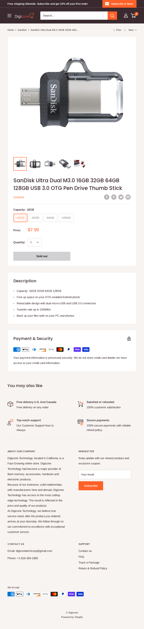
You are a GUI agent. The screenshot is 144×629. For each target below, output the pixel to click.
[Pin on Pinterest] (113, 197)
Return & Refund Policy (93, 568)
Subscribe (91, 485)
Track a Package (89, 562)
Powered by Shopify (72, 617)
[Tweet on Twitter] (121, 197)
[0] (133, 15)
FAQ (81, 556)
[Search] (112, 15)
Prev (118, 30)
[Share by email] (128, 197)
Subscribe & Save (122, 3)
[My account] (126, 16)
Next (131, 30)
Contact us (85, 550)
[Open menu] (9, 15)
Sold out (41, 256)
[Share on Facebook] (106, 197)
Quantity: (19, 242)
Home (11, 30)
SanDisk (22, 30)
